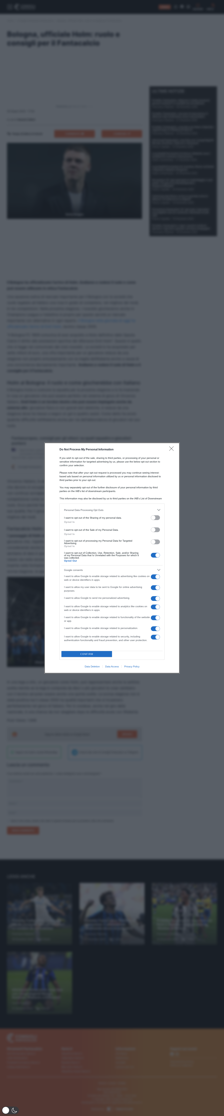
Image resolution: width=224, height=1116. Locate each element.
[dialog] (112, 558)
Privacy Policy (131, 666)
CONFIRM (86, 654)
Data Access (112, 666)
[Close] (172, 449)
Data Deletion (92, 666)
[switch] (155, 517)
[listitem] (112, 510)
